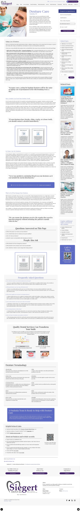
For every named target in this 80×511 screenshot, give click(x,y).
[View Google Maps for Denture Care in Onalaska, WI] (22, 346)
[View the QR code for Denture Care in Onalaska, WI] (43, 345)
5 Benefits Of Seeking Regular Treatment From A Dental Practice (67, 194)
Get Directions (13, 473)
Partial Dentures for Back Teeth (67, 56)
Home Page (29, 431)
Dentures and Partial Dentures (68, 45)
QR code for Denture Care (9, 461)
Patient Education (53, 4)
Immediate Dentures (66, 232)
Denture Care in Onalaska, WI (45, 185)
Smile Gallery (70, 4)
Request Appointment (40, 473)
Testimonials (59, 4)
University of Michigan (26, 50)
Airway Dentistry (26, 4)
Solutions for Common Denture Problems (66, 59)
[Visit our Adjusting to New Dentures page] (17, 358)
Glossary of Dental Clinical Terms (27, 429)
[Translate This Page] (78, 509)
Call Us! (73, 1)
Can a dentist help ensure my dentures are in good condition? (19, 233)
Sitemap (10, 500)
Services (47, 4)
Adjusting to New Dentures (67, 43)
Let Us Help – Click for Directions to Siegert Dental (22, 347)
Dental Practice (65, 237)
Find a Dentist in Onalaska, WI (67, 71)
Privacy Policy (6, 500)
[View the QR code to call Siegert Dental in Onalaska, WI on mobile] (67, 259)
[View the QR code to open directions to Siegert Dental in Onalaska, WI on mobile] (50, 440)
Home (18, 4)
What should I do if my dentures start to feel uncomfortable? (19, 245)
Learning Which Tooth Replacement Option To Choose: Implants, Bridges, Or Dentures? (67, 100)
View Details (15, 450)
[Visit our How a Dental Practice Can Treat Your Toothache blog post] (67, 129)
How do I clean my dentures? (12, 235)
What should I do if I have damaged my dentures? (17, 243)
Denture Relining (65, 230)
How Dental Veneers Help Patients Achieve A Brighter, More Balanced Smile (67, 162)
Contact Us (76, 4)
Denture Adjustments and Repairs (67, 228)
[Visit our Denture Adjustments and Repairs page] (31, 358)
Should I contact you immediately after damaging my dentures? (19, 238)
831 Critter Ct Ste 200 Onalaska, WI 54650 (57, 1)
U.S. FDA (49, 155)
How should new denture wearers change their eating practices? (20, 247)
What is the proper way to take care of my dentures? (17, 231)
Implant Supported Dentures (67, 47)
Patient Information (41, 4)
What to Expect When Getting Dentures (67, 68)
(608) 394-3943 (42, 29)
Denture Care (12, 458)
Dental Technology (33, 4)
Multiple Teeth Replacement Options (67, 234)
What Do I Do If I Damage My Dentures (67, 65)
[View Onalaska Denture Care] (13, 36)
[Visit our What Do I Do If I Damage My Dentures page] (44, 358)
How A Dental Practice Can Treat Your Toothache (66, 132)
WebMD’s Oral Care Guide (15, 433)
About (21, 4)
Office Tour (65, 4)
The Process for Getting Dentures (66, 62)
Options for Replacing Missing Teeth (67, 50)
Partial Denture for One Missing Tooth (66, 53)
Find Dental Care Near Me (67, 239)
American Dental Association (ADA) (24, 62)
